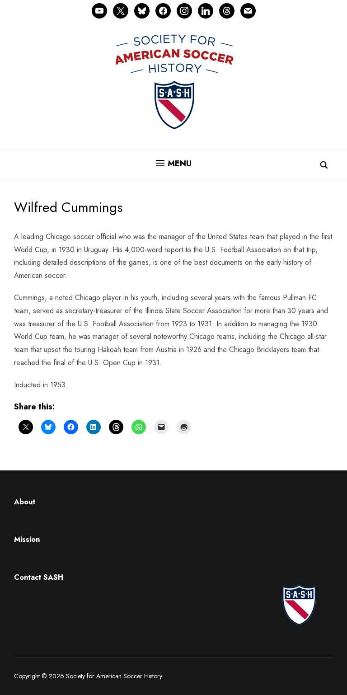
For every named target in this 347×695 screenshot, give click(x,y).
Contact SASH (40, 577)
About (24, 502)
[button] (174, 163)
